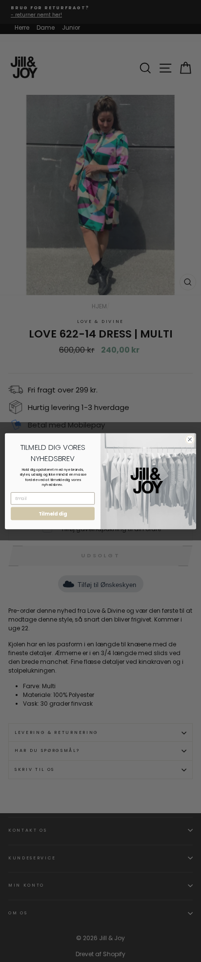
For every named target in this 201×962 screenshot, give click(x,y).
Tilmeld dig (53, 513)
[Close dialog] (189, 439)
